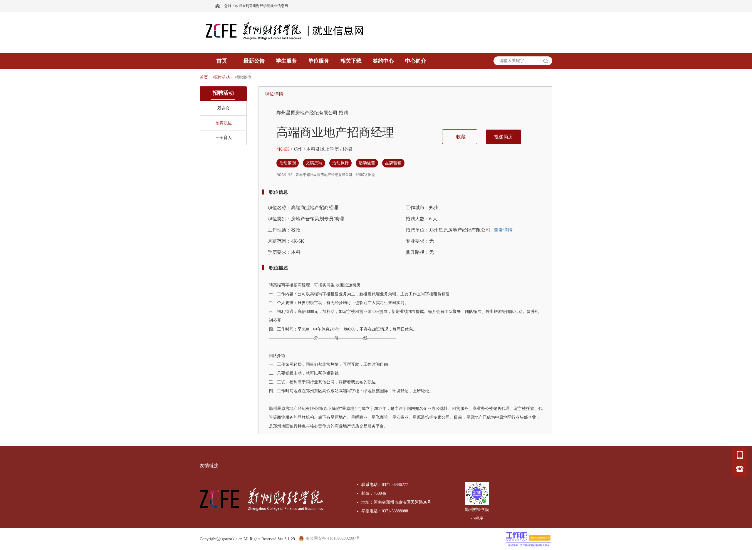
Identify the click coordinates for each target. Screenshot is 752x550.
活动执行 (340, 163)
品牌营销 (393, 163)
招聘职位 (223, 123)
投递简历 (503, 136)
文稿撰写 (314, 163)
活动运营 (367, 163)
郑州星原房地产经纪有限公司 (307, 112)
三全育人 (223, 137)
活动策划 (287, 163)
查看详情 (503, 229)
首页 (204, 77)
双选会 (223, 108)
